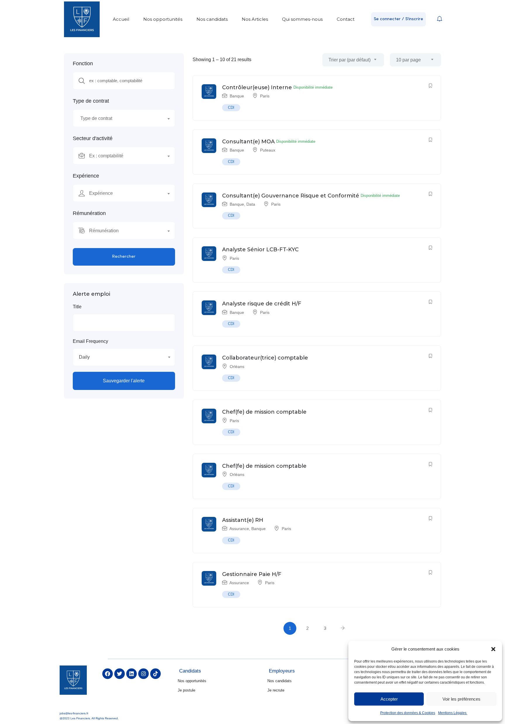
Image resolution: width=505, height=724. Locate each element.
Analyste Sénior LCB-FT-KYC (260, 249)
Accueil (121, 19)
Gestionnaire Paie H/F (251, 574)
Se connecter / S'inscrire (398, 19)
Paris (264, 96)
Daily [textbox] (84, 357)
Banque (237, 96)
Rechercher (124, 256)
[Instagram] (143, 673)
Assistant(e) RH (242, 520)
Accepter (389, 699)
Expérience (86, 175)
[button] (493, 649)
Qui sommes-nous (302, 19)
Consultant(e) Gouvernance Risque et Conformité (290, 195)
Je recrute (275, 690)
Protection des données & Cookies (407, 713)
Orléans (237, 366)
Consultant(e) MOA (248, 141)
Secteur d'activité (93, 138)
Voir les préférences (461, 699)
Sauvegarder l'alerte (124, 380)
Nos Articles (255, 19)
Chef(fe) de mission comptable (264, 412)
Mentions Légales (452, 713)
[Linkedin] (131, 673)
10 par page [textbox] (408, 59)
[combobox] (124, 118)
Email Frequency (90, 341)
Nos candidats (212, 19)
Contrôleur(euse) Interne (257, 87)
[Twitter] (119, 673)
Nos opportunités (162, 19)
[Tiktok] (155, 673)
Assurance (239, 528)
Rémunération (89, 213)
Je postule (186, 690)
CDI (231, 107)
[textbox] (120, 118)
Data (250, 204)
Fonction (83, 63)
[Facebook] (107, 673)
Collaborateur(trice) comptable (265, 358)
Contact (345, 19)
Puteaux (267, 150)
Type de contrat (91, 101)
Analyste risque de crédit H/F (261, 303)
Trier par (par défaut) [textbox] (349, 59)
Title (77, 306)
